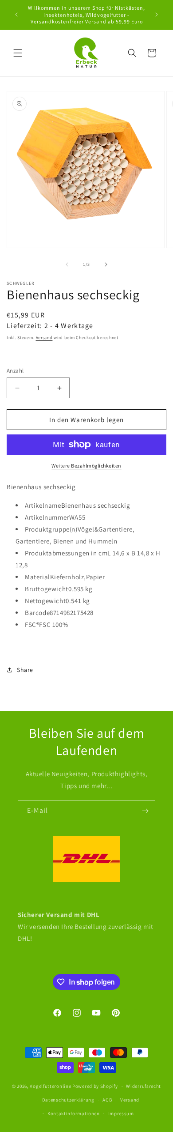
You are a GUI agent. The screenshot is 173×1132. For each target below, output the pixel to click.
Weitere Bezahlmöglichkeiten (86, 465)
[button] (18, 53)
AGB (107, 1100)
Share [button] (25, 670)
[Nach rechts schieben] (106, 264)
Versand (44, 337)
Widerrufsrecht (143, 1086)
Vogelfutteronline (50, 1086)
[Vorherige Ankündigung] (16, 14)
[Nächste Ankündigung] (156, 14)
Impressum (121, 1113)
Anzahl (15, 370)
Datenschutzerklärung (68, 1100)
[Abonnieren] (145, 810)
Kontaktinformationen (73, 1113)
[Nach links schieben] (67, 264)
